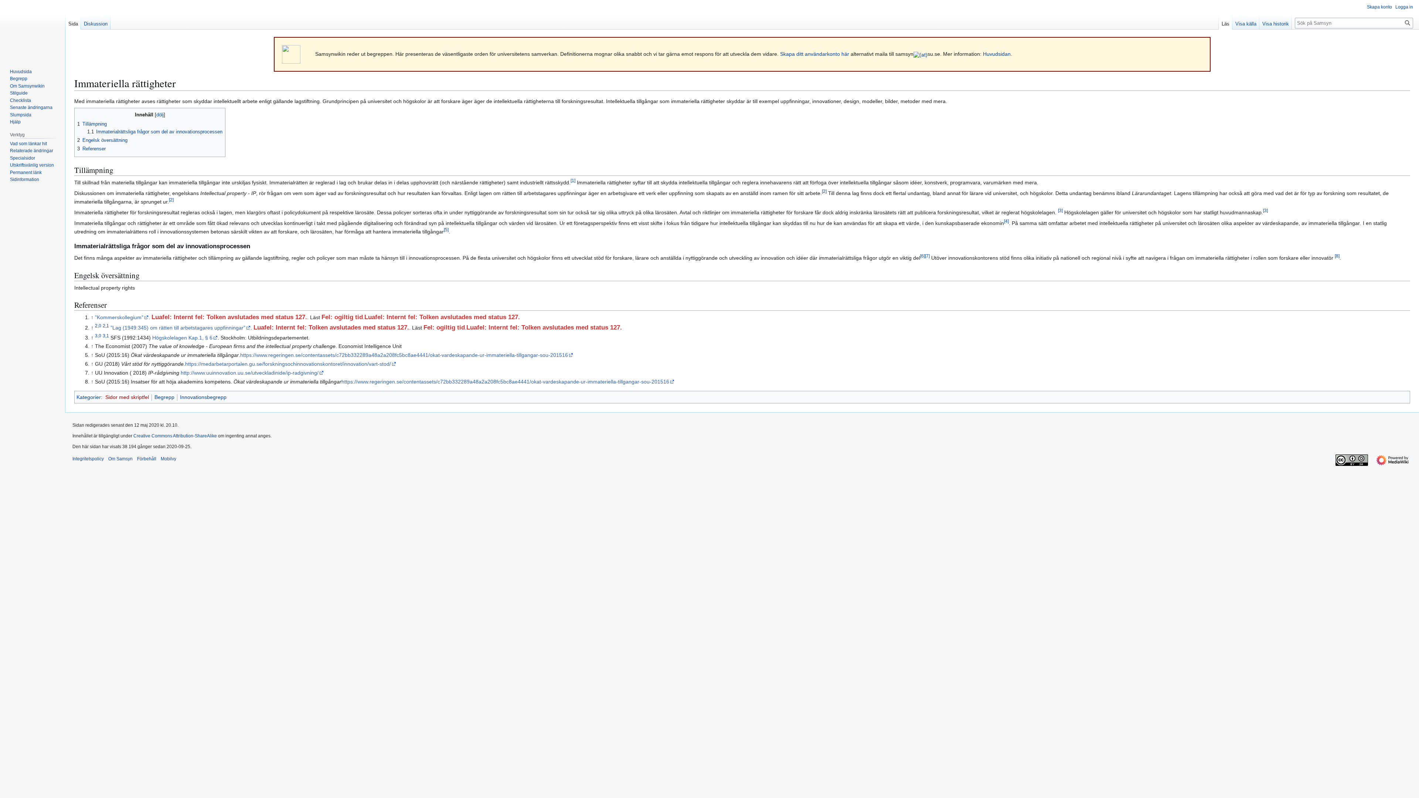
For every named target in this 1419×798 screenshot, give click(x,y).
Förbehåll (146, 458)
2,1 (106, 326)
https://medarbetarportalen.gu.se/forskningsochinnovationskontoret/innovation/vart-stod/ (288, 364)
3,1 (106, 335)
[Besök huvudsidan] (32, 29)
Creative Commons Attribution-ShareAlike (175, 436)
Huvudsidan (997, 54)
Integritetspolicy (88, 458)
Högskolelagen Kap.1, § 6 (182, 338)
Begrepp (164, 397)
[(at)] (920, 54)
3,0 (98, 335)
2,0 (98, 326)
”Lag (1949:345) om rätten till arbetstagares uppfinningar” (177, 328)
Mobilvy (168, 458)
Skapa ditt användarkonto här (814, 54)
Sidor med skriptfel (127, 397)
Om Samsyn (120, 458)
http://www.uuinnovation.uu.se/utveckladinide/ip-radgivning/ (250, 373)
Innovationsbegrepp (203, 397)
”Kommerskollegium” (119, 317)
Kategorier (88, 397)
